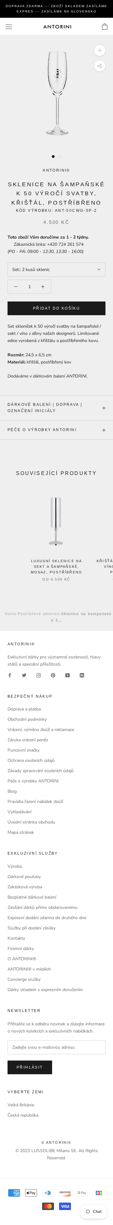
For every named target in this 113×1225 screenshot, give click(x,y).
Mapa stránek (21, 832)
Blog (12, 791)
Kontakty (16, 938)
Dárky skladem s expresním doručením (45, 990)
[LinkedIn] (82, 675)
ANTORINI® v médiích (29, 969)
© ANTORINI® (56, 1142)
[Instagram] (38, 675)
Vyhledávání (19, 812)
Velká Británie (21, 1105)
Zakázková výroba (25, 887)
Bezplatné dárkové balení (32, 897)
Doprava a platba (24, 709)
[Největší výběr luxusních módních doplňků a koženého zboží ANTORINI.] (57, 26)
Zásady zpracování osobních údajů (41, 771)
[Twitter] (24, 675)
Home (10, 613)
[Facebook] (10, 675)
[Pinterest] (53, 675)
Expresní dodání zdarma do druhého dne (47, 918)
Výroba (15, 866)
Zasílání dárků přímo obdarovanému (43, 907)
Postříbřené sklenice (39, 613)
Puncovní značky (24, 750)
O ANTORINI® (22, 959)
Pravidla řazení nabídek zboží (35, 802)
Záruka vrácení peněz (28, 740)
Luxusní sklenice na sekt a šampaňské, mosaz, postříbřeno (57, 566)
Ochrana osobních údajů (31, 760)
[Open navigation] (9, 26)
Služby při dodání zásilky (32, 928)
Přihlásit (30, 1067)
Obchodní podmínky (27, 719)
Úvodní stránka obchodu (31, 822)
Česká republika (23, 1115)
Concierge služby (24, 979)
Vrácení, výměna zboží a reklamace (41, 730)
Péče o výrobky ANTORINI (42, 430)
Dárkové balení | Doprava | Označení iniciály (45, 407)
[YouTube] (67, 675)
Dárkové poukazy (24, 877)
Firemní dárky (21, 949)
